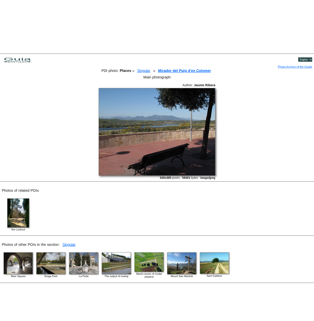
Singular (143, 71)
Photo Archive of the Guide (295, 66)
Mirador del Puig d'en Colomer (184, 71)
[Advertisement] (157, 26)
